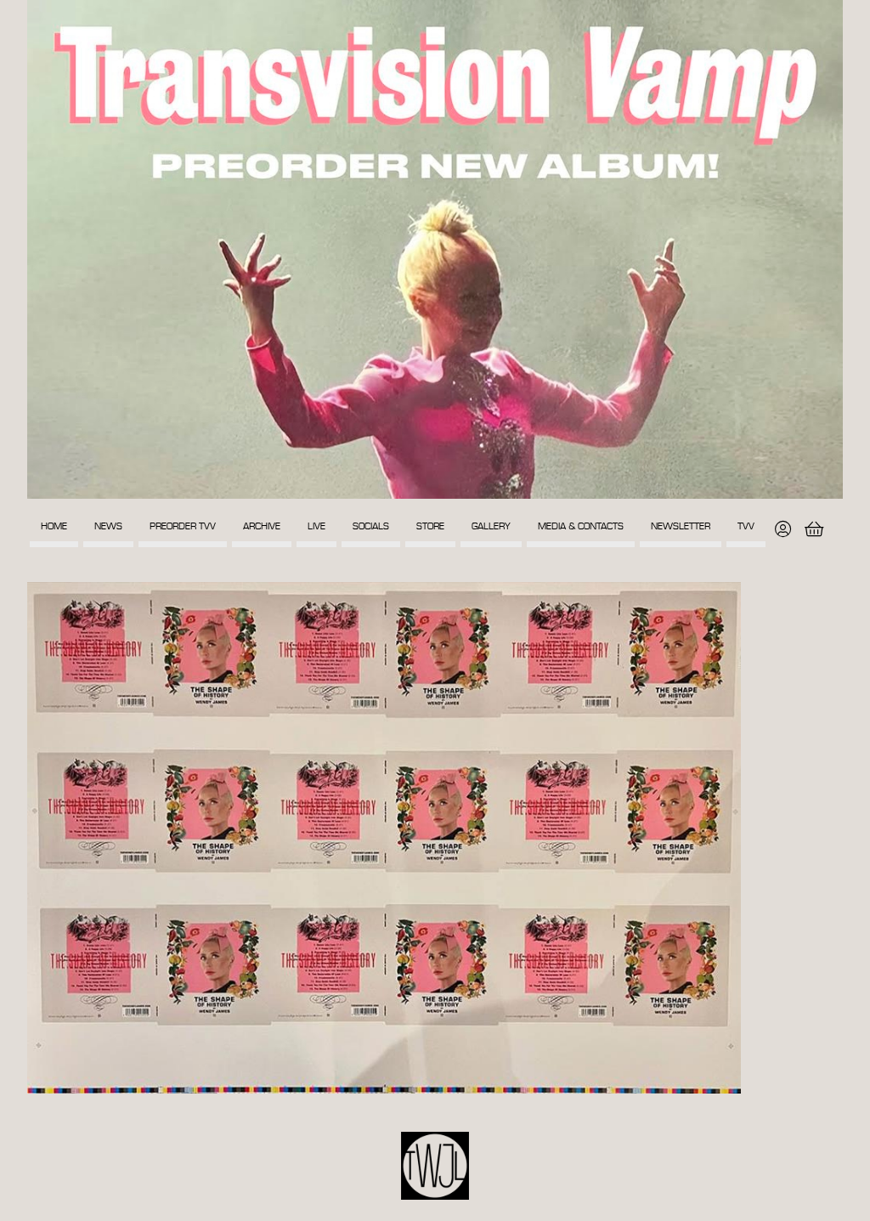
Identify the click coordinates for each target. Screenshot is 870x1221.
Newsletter (680, 526)
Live (316, 526)
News (108, 526)
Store (430, 526)
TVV (745, 526)
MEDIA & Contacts (581, 526)
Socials (371, 526)
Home (54, 526)
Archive (261, 526)
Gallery (491, 526)
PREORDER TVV (183, 526)
